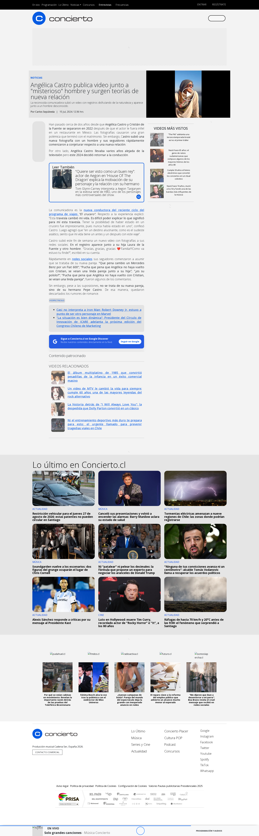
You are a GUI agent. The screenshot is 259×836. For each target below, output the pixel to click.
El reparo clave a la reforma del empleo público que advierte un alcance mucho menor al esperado (165, 698)
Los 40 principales (109, 794)
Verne (164, 799)
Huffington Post (99, 799)
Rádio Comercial (188, 807)
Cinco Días (136, 799)
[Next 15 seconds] (148, 831)
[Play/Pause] (140, 831)
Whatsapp (206, 771)
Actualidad (139, 751)
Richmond (93, 807)
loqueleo (160, 807)
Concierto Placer (176, 731)
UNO (116, 799)
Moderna (108, 807)
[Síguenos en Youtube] (190, 18)
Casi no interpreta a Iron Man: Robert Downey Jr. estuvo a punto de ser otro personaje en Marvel (99, 312)
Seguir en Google (130, 341)
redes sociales (82, 259)
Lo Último (63, 4)
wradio (124, 799)
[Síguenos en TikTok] (200, 18)
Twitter (204, 748)
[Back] (124, 831)
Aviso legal (62, 786)
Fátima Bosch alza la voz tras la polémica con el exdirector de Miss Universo (93, 698)
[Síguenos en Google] (171, 18)
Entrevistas (105, 4)
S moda (147, 807)
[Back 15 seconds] (132, 831)
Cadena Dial (173, 799)
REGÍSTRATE (218, 4)
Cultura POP (173, 738)
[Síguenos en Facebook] (180, 18)
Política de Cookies (105, 786)
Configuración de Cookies (132, 786)
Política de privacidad (82, 786)
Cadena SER (153, 794)
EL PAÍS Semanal (155, 799)
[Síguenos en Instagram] (175, 18)
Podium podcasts (93, 803)
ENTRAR (201, 4)
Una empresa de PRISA (68, 797)
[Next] (157, 831)
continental (147, 799)
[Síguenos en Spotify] (195, 18)
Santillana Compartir (139, 794)
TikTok (204, 765)
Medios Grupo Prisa (68, 804)
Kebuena (184, 799)
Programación (49, 4)
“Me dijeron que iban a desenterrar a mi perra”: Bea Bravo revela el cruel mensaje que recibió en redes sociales (201, 699)
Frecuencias (122, 4)
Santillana (123, 794)
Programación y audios (209, 830)
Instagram (206, 736)
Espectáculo (57, 300)
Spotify (204, 759)
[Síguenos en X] (185, 18)
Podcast (170, 744)
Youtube (205, 754)
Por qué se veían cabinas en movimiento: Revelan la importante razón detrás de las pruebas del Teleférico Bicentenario (57, 699)
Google (204, 731)
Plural (122, 807)
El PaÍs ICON (135, 807)
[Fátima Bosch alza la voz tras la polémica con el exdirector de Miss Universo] (94, 677)
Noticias (74, 4)
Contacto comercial (47, 752)
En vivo (36, 4)
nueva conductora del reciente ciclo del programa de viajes (96, 212)
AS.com (163, 794)
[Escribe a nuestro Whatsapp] (205, 18)
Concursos (89, 4)
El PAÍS (95, 794)
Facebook (206, 742)
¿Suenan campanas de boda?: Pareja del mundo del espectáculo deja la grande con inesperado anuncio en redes (129, 699)
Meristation (175, 807)
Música (136, 738)
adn (173, 794)
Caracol (184, 794)
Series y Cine (140, 744)
